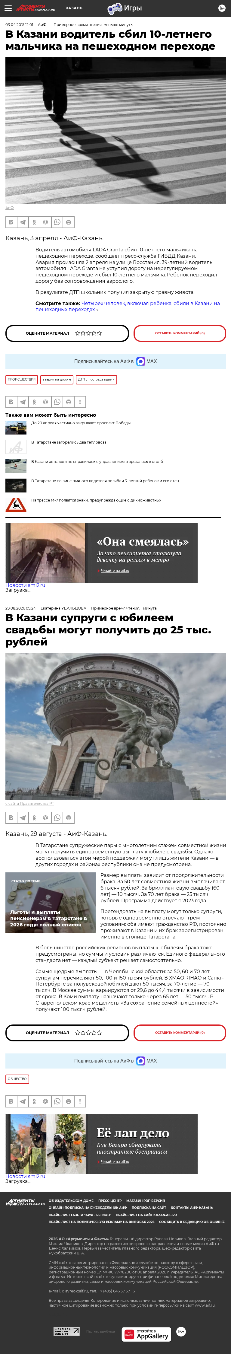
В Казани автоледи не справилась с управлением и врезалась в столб (97, 461)
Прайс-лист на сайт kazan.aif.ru (146, 1215)
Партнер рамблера (100, 1331)
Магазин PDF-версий (145, 1201)
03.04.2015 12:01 (19, 24)
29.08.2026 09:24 (20, 608)
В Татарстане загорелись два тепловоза (68, 442)
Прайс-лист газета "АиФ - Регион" (80, 1215)
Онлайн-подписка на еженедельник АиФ (88, 1208)
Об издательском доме (71, 1201)
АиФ (9, 207)
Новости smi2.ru (25, 585)
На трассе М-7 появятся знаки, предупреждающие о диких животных (96, 500)
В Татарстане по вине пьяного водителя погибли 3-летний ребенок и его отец (105, 481)
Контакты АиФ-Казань (192, 1208)
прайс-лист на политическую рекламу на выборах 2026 (101, 1222)
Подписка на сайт (149, 1208)
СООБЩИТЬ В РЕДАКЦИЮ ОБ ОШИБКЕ (192, 1222)
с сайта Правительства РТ (29, 803)
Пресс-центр (110, 1201)
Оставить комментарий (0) (180, 333)
